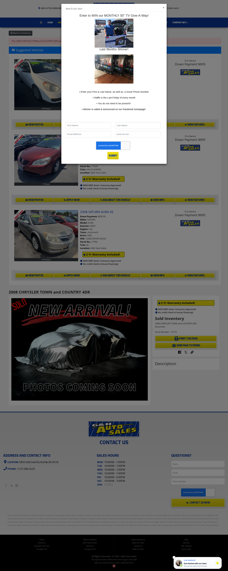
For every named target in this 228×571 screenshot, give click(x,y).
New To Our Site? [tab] (74, 8)
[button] (174, 557)
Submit (113, 156)
